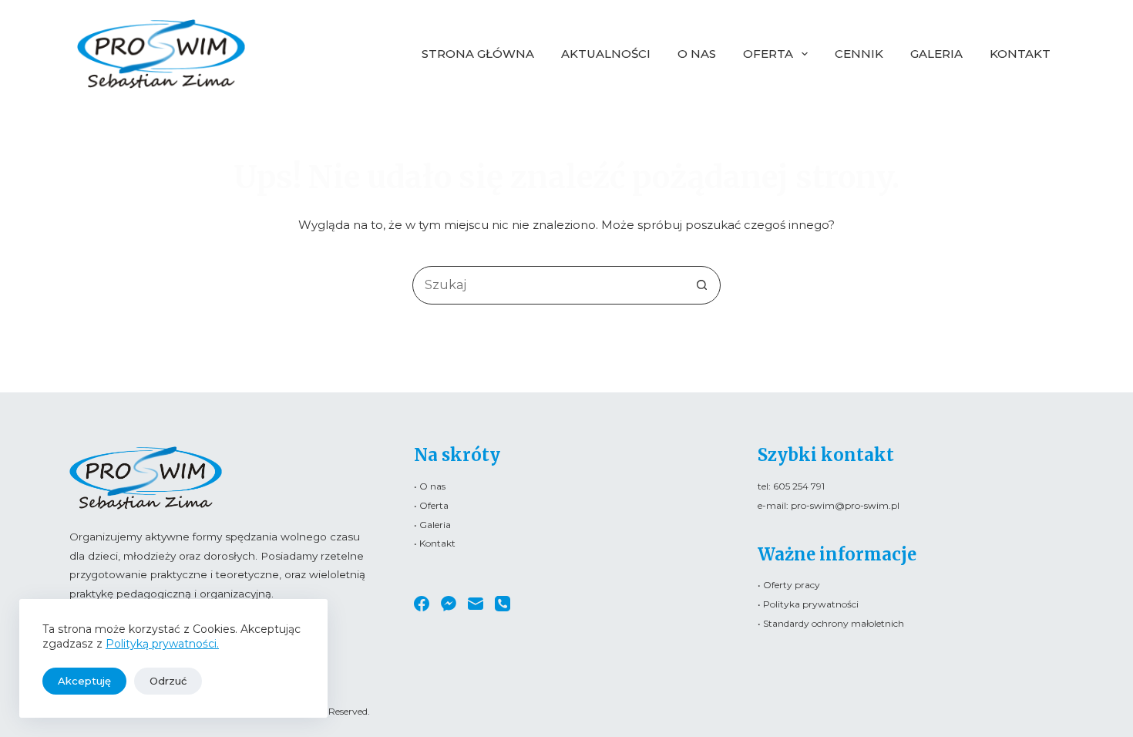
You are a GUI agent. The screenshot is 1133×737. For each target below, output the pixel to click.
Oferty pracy (791, 585)
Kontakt (1020, 53)
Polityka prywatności (811, 604)
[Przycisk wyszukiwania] (701, 285)
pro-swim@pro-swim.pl (845, 505)
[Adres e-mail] (475, 603)
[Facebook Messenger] (448, 603)
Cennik (859, 53)
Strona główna (478, 53)
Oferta (768, 53)
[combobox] (548, 285)
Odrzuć (168, 681)
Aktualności (606, 53)
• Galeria (432, 524)
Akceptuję (84, 681)
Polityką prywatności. (162, 644)
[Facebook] (421, 603)
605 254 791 (799, 486)
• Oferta (431, 505)
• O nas (429, 486)
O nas (696, 53)
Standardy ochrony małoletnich (833, 623)
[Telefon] (502, 603)
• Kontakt (435, 543)
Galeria (936, 53)
